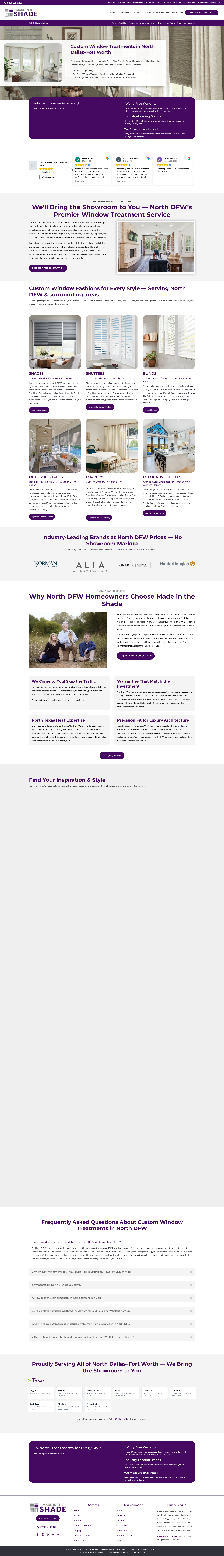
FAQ (158, 2)
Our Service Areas (116, 2)
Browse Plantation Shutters (100, 407)
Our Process (122, 1525)
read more (36, 915)
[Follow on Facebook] (38, 1534)
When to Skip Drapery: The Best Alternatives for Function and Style (84, 1037)
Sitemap (156, 1549)
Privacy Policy (122, 1549)
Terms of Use (135, 1549)
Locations (121, 1520)
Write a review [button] (48, 177)
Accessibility (146, 1549)
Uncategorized (46, 1042)
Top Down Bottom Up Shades (55, 902)
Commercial (189, 2)
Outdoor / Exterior (83, 1525)
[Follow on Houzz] (58, 1534)
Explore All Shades (39, 410)
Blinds (136, 12)
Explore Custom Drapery (99, 517)
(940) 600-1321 (49, 1526)
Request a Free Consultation (48, 268)
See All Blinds (151, 410)
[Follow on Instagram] (43, 1534)
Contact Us (215, 2)
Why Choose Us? (135, 2)
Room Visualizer (124, 1535)
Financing (177, 2)
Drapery (160, 12)
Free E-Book (122, 1530)
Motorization (80, 1540)
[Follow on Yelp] (53, 1534)
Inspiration (203, 2)
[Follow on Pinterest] (48, 1534)
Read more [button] (79, 181)
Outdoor (148, 12)
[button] (193, 170)
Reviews (167, 2)
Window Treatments (48, 907)
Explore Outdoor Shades (42, 516)
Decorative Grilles (174, 12)
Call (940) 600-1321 (112, 755)
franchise (141, 1552)
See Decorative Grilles (154, 513)
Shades (113, 12)
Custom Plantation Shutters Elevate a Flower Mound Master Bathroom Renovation (96, 1172)
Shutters (125, 12)
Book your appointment (167, 1536)
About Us (149, 2)
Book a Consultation (48, 1518)
